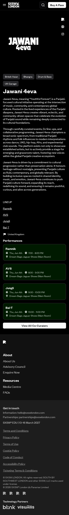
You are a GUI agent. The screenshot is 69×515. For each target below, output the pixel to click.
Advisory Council (14, 366)
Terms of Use (10, 444)
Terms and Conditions (16, 430)
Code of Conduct (13, 457)
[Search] (43, 4)
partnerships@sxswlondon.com (37, 417)
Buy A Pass (57, 5)
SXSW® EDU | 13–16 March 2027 (21, 422)
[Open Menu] (4, 5)
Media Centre (12, 387)
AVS (5, 215)
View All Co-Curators (35, 325)
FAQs (6, 392)
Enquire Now (11, 372)
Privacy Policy (11, 437)
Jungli (6, 221)
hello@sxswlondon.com (31, 412)
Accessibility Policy (14, 464)
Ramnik (7, 208)
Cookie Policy (11, 450)
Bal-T (6, 227)
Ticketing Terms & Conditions (20, 470)
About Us (9, 361)
